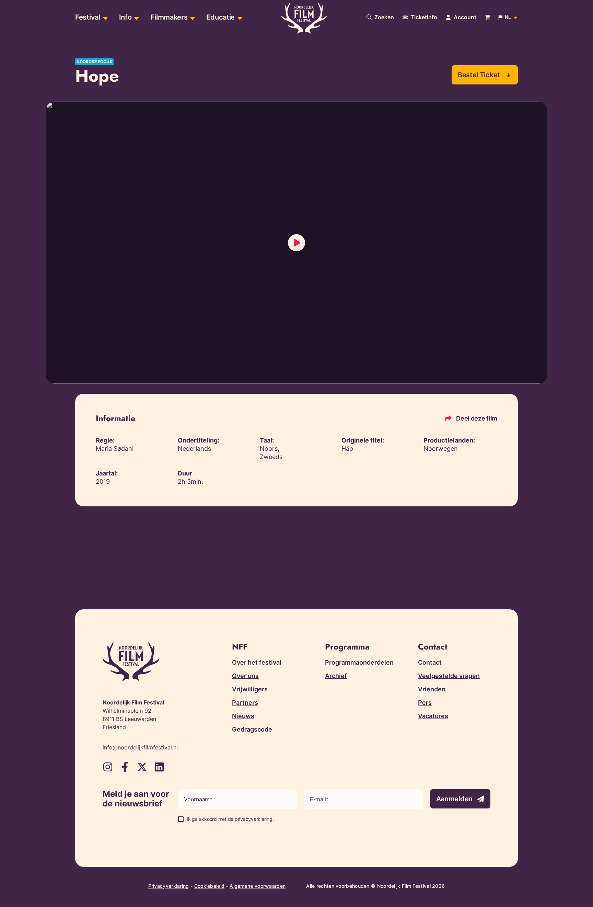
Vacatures (433, 716)
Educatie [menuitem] (220, 17)
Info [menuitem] (125, 17)
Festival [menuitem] (87, 17)
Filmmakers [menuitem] (168, 17)
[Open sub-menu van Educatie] (239, 17)
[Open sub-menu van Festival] (104, 17)
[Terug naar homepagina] (304, 18)
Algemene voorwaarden (258, 886)
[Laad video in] (296, 242)
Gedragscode (252, 729)
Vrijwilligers (250, 689)
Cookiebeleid (209, 886)
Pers (425, 702)
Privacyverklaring (168, 886)
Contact (430, 662)
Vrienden (431, 689)
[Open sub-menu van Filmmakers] (191, 17)
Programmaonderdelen (359, 662)
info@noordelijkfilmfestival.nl (140, 747)
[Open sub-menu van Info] (135, 17)
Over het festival (256, 662)
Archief (336, 675)
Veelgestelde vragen (449, 675)
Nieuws (243, 716)
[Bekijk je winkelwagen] (487, 17)
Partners (245, 702)
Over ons (245, 675)
